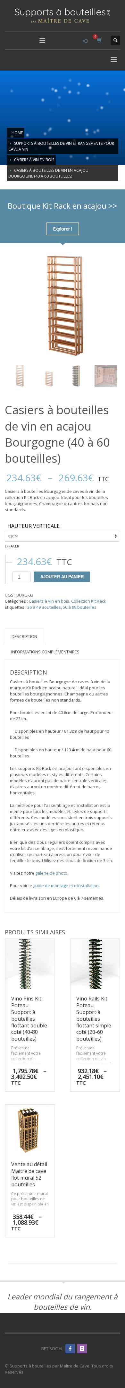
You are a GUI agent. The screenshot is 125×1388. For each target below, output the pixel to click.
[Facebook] (70, 1348)
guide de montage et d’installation (66, 885)
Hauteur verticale (33, 526)
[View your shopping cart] (99, 40)
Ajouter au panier (62, 576)
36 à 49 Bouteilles (44, 607)
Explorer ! (62, 229)
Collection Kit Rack (88, 601)
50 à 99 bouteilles (79, 607)
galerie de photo (51, 873)
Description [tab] (24, 636)
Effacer (12, 546)
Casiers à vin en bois (49, 601)
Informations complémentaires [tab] (45, 652)
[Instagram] (82, 1348)
